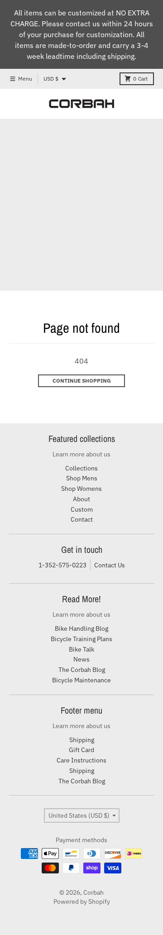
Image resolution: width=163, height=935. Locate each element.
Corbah (93, 892)
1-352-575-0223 (62, 565)
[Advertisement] (81, 204)
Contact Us (109, 565)
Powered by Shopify (81, 901)
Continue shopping (82, 380)
